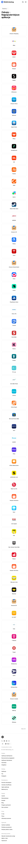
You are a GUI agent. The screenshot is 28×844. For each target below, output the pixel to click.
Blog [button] (3, 802)
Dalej (22, 728)
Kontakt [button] (3, 800)
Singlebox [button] (4, 764)
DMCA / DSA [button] (5, 838)
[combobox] (5, 8)
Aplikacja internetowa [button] (7, 760)
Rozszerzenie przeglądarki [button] (8, 758)
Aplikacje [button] (4, 771)
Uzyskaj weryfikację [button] (6, 784)
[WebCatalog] (2, 737)
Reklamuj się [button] (5, 789)
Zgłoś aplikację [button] (5, 787)
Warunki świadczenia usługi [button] (8, 836)
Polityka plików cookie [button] (7, 829)
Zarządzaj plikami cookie (6, 747)
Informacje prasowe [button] (6, 818)
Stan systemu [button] (5, 807)
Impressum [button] (4, 840)
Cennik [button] (3, 795)
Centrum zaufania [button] (6, 824)
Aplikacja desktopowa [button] (7, 755)
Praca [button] (3, 816)
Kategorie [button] (4, 776)
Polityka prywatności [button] (7, 827)
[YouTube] (6, 741)
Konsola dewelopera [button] (6, 782)
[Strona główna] (7, 2)
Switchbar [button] (4, 762)
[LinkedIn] (4, 741)
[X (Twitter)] (2, 741)
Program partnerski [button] (6, 805)
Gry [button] (2, 773)
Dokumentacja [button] (5, 798)
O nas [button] (3, 813)
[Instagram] (8, 741)
